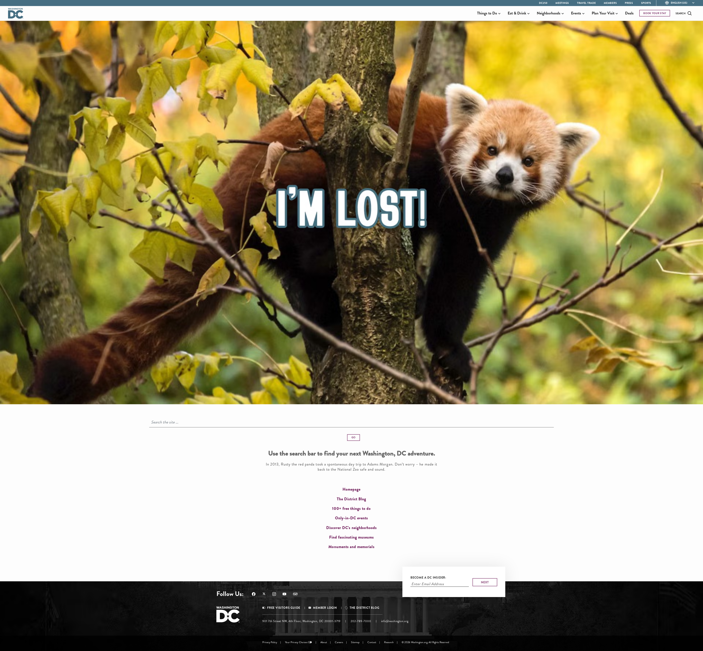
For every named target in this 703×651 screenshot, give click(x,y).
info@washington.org (394, 621)
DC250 (543, 3)
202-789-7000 (361, 621)
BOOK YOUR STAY (654, 13)
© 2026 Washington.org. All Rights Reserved (425, 642)
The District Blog (364, 607)
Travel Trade (586, 3)
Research (389, 642)
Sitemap (355, 642)
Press (629, 3)
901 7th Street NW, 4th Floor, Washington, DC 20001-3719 (301, 621)
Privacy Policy (269, 642)
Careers (339, 642)
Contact (371, 642)
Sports (646, 3)
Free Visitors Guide (283, 607)
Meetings (562, 3)
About (323, 642)
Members (610, 3)
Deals (629, 13)
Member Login (325, 607)
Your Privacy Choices (296, 642)
